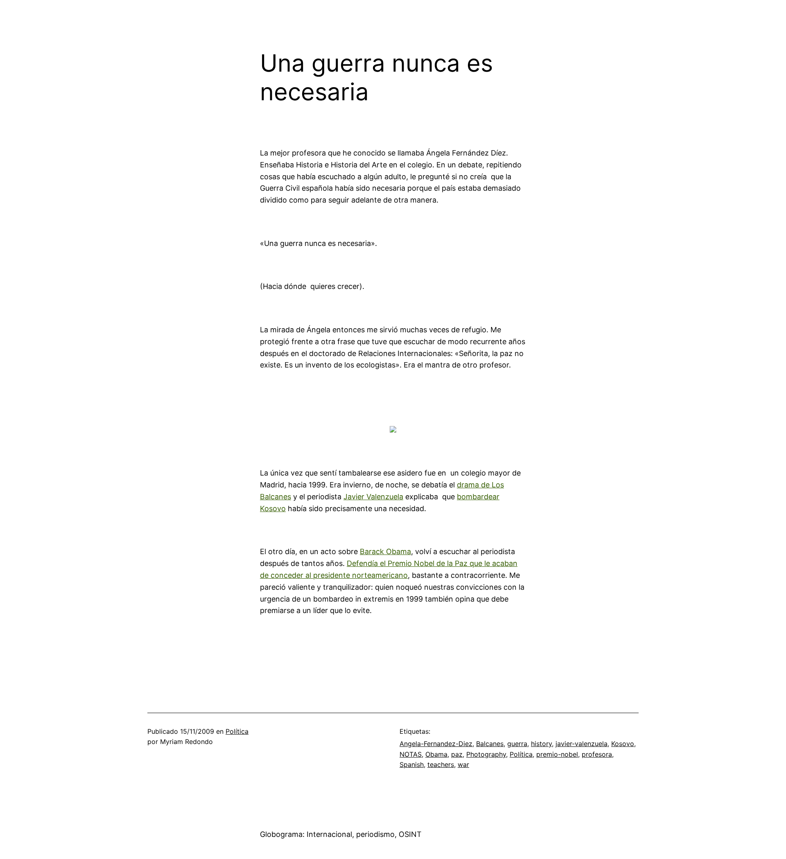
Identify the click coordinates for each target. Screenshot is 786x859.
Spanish (412, 764)
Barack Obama (385, 551)
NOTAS (411, 754)
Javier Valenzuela (373, 496)
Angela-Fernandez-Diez (436, 744)
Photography (486, 754)
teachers (440, 764)
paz (457, 754)
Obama (436, 754)
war (463, 764)
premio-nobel (557, 754)
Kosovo (622, 744)
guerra (517, 744)
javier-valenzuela (582, 744)
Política (237, 731)
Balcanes (490, 744)
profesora (597, 754)
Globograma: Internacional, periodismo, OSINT (341, 834)
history (541, 744)
